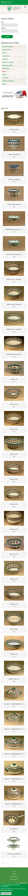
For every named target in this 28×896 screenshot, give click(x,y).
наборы (4, 74)
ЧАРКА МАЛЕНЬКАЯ (14, 204)
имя (2, 22)
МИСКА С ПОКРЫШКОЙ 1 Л (14, 804)
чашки (4, 84)
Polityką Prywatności (6, 890)
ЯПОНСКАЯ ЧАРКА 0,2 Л (14, 254)
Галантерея (5, 56)
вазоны (4, 53)
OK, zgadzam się (6, 893)
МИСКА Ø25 (14, 654)
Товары (14, 874)
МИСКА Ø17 (14, 479)
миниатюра (5, 68)
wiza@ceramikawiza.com (8, 1)
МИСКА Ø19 (14, 504)
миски (4, 71)
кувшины (5, 59)
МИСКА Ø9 (14, 379)
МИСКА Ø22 (14, 429)
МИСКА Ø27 (14, 529)
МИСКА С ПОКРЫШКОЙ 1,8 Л (14, 779)
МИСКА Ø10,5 (14, 554)
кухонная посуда (7, 65)
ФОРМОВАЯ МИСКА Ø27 (14, 354)
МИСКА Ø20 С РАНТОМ (14, 304)
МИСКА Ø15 (14, 454)
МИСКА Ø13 (14, 404)
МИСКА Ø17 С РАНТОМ (14, 279)
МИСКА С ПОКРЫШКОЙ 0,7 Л (14, 754)
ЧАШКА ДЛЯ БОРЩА (14, 854)
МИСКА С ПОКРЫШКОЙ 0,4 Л (14, 729)
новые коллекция (7, 46)
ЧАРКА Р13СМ (14, 129)
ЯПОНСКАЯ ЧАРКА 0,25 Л (14, 229)
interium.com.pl (23, 882)
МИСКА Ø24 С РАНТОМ (14, 329)
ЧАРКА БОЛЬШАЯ (14, 154)
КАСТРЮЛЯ (14, 829)
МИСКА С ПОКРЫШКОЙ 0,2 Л (14, 704)
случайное (5, 77)
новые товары (6, 49)
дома (14, 871)
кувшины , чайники (8, 62)
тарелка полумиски (8, 81)
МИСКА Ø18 (14, 604)
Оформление (14, 876)
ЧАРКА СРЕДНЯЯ (14, 179)
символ (3, 28)
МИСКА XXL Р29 (14, 679)
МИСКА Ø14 (14, 579)
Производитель (14, 879)
